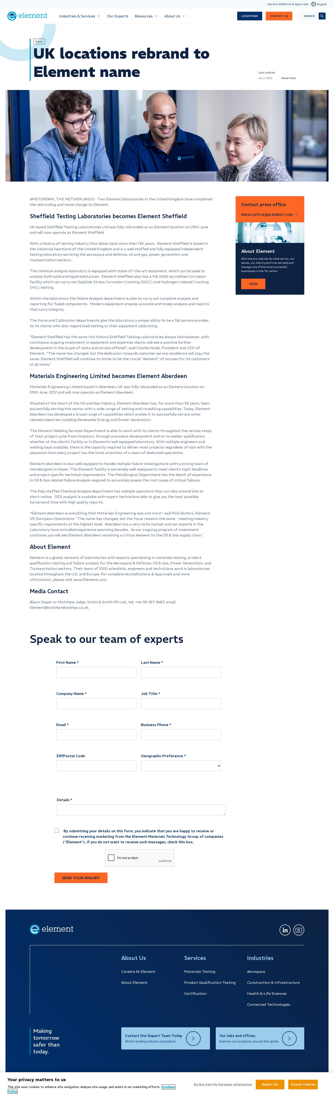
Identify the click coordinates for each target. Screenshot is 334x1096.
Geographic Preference (162, 755)
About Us (172, 16)
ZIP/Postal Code (70, 755)
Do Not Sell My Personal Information (223, 1084)
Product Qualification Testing (210, 982)
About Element (134, 982)
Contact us (279, 16)
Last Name (150, 662)
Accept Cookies (303, 1084)
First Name (66, 662)
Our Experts (117, 16)
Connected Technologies (268, 1004)
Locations (249, 16)
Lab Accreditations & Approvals (287, 4)
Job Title (149, 693)
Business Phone (154, 724)
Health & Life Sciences (267, 993)
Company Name (70, 693)
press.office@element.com (267, 215)
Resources (144, 16)
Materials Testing (199, 971)
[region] (167, 1084)
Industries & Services (77, 16)
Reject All (270, 1084)
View (253, 284)
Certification (195, 993)
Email (61, 724)
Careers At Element (138, 971)
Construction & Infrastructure (273, 982)
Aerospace (256, 971)
